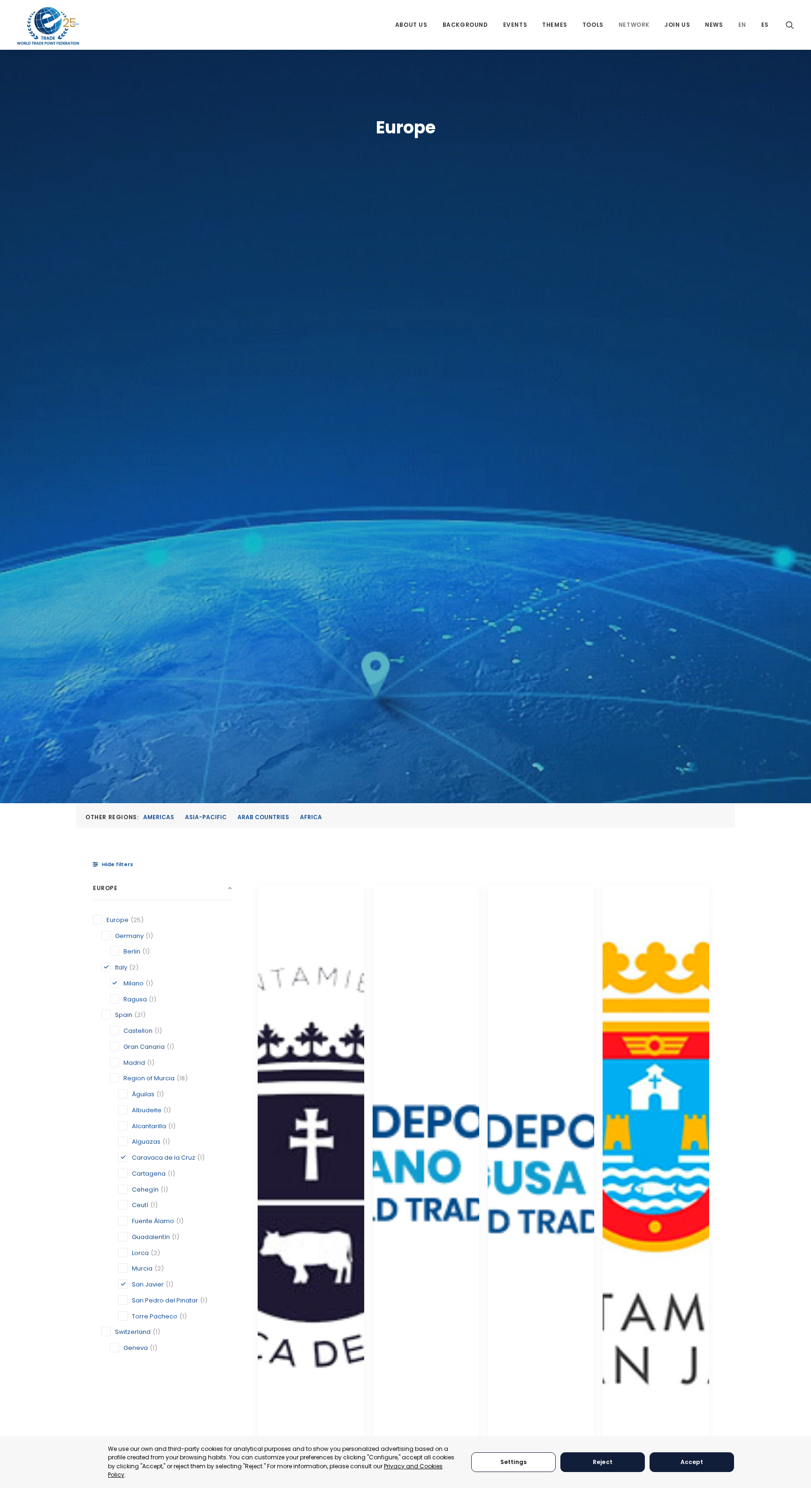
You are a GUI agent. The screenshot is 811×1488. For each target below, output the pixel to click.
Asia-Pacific (206, 817)
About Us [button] (411, 25)
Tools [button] (593, 25)
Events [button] (515, 25)
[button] (790, 24)
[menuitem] (411, 24)
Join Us (677, 25)
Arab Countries (263, 817)
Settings (513, 1462)
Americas (158, 817)
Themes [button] (554, 25)
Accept (692, 1462)
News (714, 25)
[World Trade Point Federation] (48, 26)
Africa (311, 817)
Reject (602, 1462)
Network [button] (634, 25)
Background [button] (465, 25)
